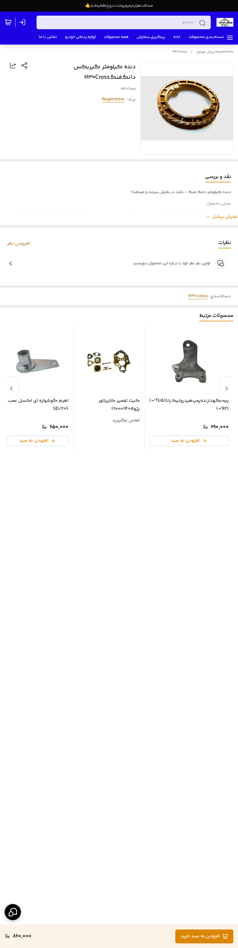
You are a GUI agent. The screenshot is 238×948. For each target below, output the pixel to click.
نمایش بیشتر (225, 217)
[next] (11, 388)
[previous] (227, 388)
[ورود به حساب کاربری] (23, 22)
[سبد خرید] (8, 22)
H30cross (179, 52)
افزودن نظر (18, 243)
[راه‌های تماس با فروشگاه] (13, 912)
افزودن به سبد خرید (200, 936)
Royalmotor (113, 99)
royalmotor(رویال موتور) (214, 52)
